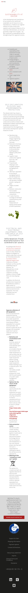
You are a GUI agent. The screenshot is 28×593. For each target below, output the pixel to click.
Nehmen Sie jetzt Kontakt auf (14, 517)
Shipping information (14, 541)
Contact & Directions (14, 547)
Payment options (14, 544)
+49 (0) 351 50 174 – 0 (14, 569)
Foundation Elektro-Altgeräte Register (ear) (12, 259)
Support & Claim (14, 538)
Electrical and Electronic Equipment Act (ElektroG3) (13, 248)
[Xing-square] (17, 579)
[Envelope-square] (14, 585)
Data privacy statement (14, 553)
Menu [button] (4, 1)
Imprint (14, 556)
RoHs (10, 73)
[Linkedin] (11, 579)
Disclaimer (14, 563)
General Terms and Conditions (12, 559)
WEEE (11, 70)
